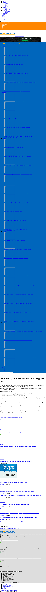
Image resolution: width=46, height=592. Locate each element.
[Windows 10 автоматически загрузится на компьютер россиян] (9, 72)
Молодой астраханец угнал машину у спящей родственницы (16, 258)
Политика (4, 7)
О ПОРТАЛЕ (4, 24)
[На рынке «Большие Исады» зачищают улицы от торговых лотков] (9, 126)
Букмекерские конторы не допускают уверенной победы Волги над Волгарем (19, 294)
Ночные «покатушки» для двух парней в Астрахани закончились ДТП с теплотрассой (21, 495)
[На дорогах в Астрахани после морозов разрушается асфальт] (9, 365)
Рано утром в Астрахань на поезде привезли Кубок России (14, 504)
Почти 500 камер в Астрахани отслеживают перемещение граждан (17, 109)
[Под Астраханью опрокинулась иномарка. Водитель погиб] (9, 265)
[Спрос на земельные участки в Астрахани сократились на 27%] (9, 192)
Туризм (5, 5)
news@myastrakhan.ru (11, 537)
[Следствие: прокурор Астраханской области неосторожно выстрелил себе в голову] (9, 81)
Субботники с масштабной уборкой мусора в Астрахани (15, 100)
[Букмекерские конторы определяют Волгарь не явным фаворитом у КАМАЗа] (9, 284)
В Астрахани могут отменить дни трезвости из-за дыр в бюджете (16, 461)
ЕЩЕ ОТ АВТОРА (18, 417)
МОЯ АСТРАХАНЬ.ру (4, 373)
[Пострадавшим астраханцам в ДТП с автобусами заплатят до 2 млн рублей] (9, 135)
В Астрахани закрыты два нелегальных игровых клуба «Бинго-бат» (21, 413)
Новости (4, 1)
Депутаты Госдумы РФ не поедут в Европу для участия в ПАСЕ (16, 55)
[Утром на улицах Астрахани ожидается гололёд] (9, 63)
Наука (5, 18)
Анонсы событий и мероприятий (8, 574)
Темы (3, 27)
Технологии (6, 19)
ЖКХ (5, 4)
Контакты (4, 29)
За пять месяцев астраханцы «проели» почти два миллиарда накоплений (18, 446)
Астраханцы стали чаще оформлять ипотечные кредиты (15, 220)
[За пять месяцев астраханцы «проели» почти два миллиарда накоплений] (6, 443)
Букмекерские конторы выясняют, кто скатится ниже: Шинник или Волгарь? (19, 321)
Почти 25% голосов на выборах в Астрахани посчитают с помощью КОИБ (18, 156)
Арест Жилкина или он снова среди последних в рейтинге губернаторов (18, 165)
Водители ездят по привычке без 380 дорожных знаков (13, 482)
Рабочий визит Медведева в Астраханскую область (14, 147)
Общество (4, 2)
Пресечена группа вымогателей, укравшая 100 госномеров (14, 521)
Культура (6, 17)
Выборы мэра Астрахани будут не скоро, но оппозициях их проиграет (17, 491)
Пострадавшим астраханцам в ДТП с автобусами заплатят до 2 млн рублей (18, 136)
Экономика (4, 10)
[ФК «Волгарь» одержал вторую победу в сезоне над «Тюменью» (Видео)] (9, 302)
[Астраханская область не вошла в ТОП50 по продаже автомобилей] (9, 347)
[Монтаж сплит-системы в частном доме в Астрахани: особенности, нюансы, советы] (3, 555)
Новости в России (5, 580)
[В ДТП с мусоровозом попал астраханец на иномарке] (9, 239)
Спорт (3, 14)
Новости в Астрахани (6, 578)
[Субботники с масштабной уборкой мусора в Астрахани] (9, 99)
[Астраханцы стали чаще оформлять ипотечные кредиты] (9, 219)
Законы (5, 8)
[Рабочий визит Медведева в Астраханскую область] (9, 146)
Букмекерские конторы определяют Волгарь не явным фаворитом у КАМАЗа (19, 285)
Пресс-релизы (5, 26)
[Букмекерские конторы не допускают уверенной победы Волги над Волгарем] (9, 293)
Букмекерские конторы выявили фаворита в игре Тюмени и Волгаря (17, 312)
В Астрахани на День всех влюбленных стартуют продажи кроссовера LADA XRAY (20, 357)
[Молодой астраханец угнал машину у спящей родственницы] (9, 257)
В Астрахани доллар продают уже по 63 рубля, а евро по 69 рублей (17, 91)
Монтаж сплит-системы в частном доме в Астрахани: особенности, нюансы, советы (20, 558)
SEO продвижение (13, 590)
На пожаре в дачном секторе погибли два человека (12, 486)
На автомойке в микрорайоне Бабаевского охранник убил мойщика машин (18, 517)
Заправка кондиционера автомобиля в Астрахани (9, 528)
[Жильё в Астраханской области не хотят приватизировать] (9, 228)
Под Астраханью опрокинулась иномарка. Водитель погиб (15, 266)
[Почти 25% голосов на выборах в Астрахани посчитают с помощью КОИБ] (9, 155)
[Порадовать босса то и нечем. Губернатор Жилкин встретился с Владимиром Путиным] (9, 181)
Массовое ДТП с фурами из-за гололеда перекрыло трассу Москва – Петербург (19, 513)
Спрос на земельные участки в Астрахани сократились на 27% (16, 193)
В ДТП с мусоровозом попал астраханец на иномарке (14, 240)
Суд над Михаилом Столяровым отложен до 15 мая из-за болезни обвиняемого (19, 500)
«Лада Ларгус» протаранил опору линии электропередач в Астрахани (17, 275)
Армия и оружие (7, 9)
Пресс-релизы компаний (7, 573)
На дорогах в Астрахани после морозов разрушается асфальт (16, 366)
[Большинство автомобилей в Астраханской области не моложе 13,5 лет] (9, 339)
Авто (3, 15)
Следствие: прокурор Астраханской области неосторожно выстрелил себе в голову (20, 82)
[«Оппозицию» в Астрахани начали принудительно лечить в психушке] (9, 173)
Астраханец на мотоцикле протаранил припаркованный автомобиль (17, 249)
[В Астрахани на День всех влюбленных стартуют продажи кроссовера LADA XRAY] (9, 356)
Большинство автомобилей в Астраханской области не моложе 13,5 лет (18, 340)
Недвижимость (7, 11)
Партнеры (4, 28)
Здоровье (6, 6)
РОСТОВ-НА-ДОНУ (10, 582)
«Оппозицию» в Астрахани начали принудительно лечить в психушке (18, 174)
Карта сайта (4, 584)
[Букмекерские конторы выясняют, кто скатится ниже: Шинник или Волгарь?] (9, 320)
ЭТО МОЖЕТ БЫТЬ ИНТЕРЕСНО (7, 417)
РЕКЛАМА (4, 25)
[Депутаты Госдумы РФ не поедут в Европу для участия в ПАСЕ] (9, 54)
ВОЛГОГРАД (16, 582)
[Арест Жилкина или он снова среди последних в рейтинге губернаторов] (9, 164)
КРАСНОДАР (2, 582)
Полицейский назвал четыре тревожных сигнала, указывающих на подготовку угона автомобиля (23, 331)
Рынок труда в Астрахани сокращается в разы (13, 211)
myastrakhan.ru (2, 484)
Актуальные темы (5, 575)
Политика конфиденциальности (8, 586)
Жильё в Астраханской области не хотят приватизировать (15, 229)
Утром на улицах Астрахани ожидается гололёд (13, 64)
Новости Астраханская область (8, 579)
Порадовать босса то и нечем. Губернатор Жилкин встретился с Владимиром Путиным (21, 182)
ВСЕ (5, 137)
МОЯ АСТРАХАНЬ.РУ (5, 590)
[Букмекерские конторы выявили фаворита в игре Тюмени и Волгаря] (9, 311)
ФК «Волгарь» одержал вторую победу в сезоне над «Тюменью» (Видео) (18, 303)
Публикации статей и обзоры (8, 576)
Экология (6, 3)
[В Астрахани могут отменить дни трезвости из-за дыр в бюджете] (6, 458)
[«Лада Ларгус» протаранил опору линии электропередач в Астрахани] (9, 274)
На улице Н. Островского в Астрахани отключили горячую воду (16, 118)
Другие (3, 16)
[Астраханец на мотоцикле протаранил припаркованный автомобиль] (9, 248)
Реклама (6, 12)
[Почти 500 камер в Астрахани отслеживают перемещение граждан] (9, 108)
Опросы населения (5, 577)
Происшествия (5, 13)
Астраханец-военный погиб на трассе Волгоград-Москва (14, 508)
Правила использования (7, 585)
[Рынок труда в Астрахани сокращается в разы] (9, 210)
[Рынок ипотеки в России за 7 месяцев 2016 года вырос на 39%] (9, 201)
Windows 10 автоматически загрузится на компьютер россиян (16, 73)
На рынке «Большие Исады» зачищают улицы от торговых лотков (17, 127)
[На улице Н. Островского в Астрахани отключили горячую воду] (9, 117)
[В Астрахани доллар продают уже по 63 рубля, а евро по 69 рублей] (9, 90)
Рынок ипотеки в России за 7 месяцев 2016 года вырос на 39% (16, 202)
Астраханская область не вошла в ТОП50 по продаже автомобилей (17, 348)
